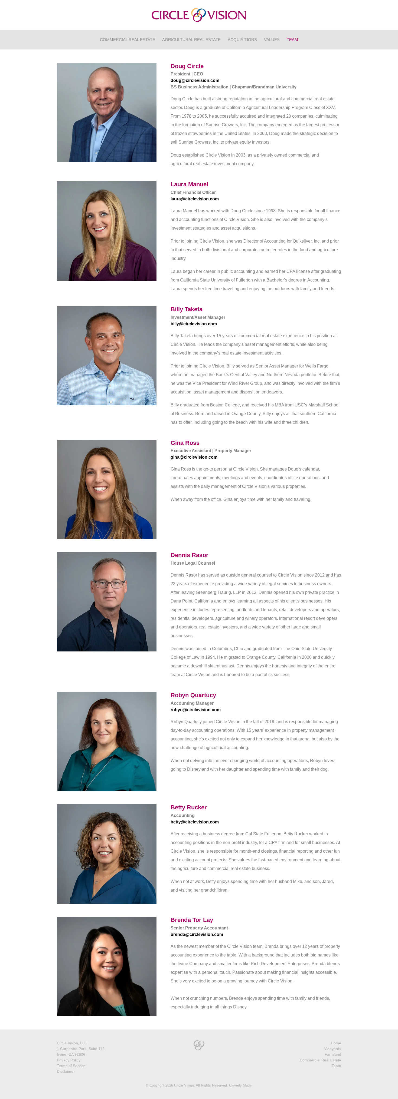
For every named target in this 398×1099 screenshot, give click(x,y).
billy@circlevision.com (194, 324)
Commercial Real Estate (127, 39)
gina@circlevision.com (194, 457)
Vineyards (332, 1049)
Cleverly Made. (241, 1085)
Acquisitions (242, 39)
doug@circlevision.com (195, 80)
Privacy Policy (68, 1060)
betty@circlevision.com (195, 822)
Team (292, 39)
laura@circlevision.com (195, 199)
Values (272, 39)
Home (336, 1043)
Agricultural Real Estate (191, 39)
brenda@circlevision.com (197, 934)
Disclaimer (66, 1071)
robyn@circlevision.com (196, 709)
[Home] (199, 15)
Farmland (333, 1054)
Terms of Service (71, 1066)
